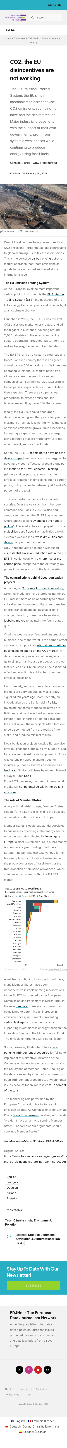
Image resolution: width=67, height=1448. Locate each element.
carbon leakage (14, 1022)
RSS (30, 1394)
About (8, 1389)
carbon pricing (41, 258)
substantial (14, 553)
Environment (42, 1220)
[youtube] (38, 1370)
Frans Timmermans (26, 1115)
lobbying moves (14, 620)
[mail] (47, 1370)
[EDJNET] (15, 14)
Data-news (19, 38)
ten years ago (26, 697)
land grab (10, 770)
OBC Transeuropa (45, 162)
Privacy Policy (12, 1394)
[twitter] (19, 1370)
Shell (27, 776)
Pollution (11, 1224)
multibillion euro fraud (18, 531)
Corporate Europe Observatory (42, 588)
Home (8, 38)
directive (21, 1006)
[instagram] (29, 1370)
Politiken (53, 702)
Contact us (41, 1389)
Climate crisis (22, 1220)
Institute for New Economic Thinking (33, 469)
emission (28, 553)
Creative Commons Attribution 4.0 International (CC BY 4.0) (38, 1239)
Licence (23, 1389)
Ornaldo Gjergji (20, 162)
